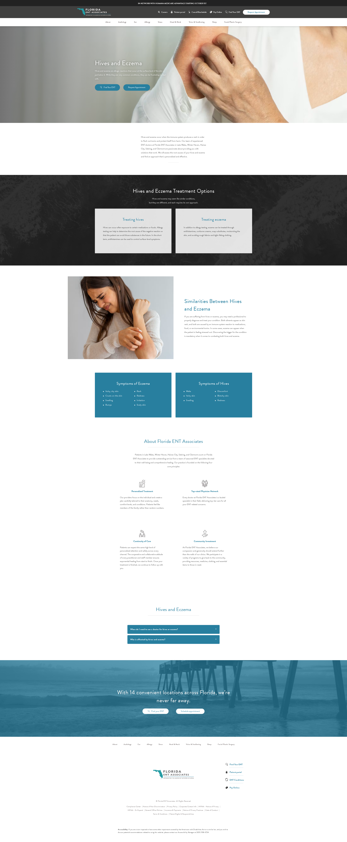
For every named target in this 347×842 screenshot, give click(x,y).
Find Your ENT (234, 12)
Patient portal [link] (236, 772)
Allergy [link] (147, 22)
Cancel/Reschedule (199, 12)
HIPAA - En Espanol (136, 810)
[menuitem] (108, 22)
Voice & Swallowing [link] (197, 22)
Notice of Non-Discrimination (155, 806)
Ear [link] (135, 22)
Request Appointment (256, 12)
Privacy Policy (173, 806)
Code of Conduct (212, 810)
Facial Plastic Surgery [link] (233, 22)
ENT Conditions (237, 779)
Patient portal (179, 12)
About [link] (108, 22)
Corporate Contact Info (188, 806)
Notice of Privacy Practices (194, 810)
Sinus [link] (160, 22)
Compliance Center (134, 806)
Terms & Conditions (160, 814)
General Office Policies (154, 810)
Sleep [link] (214, 22)
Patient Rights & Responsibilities (182, 814)
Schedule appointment (190, 711)
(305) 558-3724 (202, 832)
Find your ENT (157, 711)
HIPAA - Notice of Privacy (209, 806)
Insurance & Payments (173, 810)
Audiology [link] (122, 22)
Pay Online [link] (217, 12)
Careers (164, 12)
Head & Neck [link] (175, 22)
